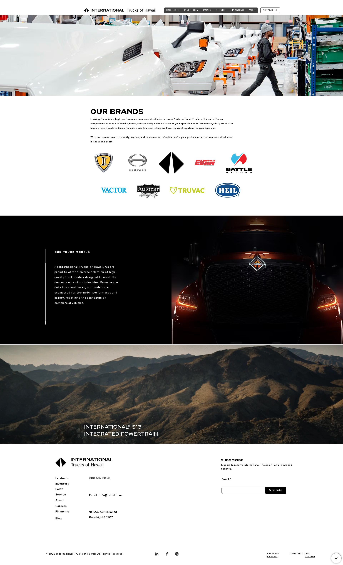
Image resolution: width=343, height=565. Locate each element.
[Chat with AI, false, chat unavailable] (336, 558)
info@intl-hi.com (111, 495)
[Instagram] (177, 554)
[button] (252, 10)
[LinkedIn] (157, 554)
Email (225, 479)
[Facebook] (167, 554)
